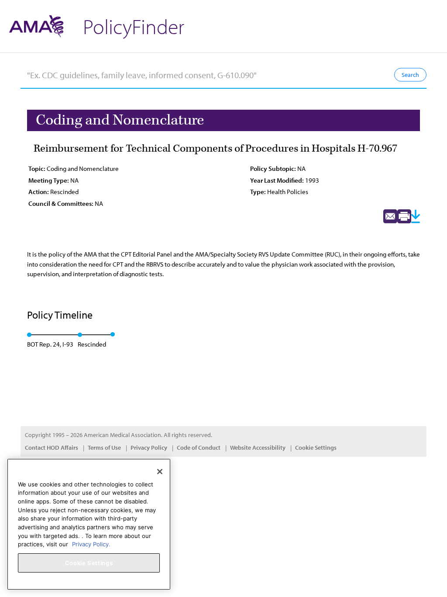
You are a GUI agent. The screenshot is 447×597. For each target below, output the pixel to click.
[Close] (159, 471)
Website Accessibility (257, 447)
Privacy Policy (149, 447)
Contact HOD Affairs (51, 447)
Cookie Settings (316, 447)
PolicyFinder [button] (133, 26)
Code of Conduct (198, 447)
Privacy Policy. (91, 544)
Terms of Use (104, 447)
